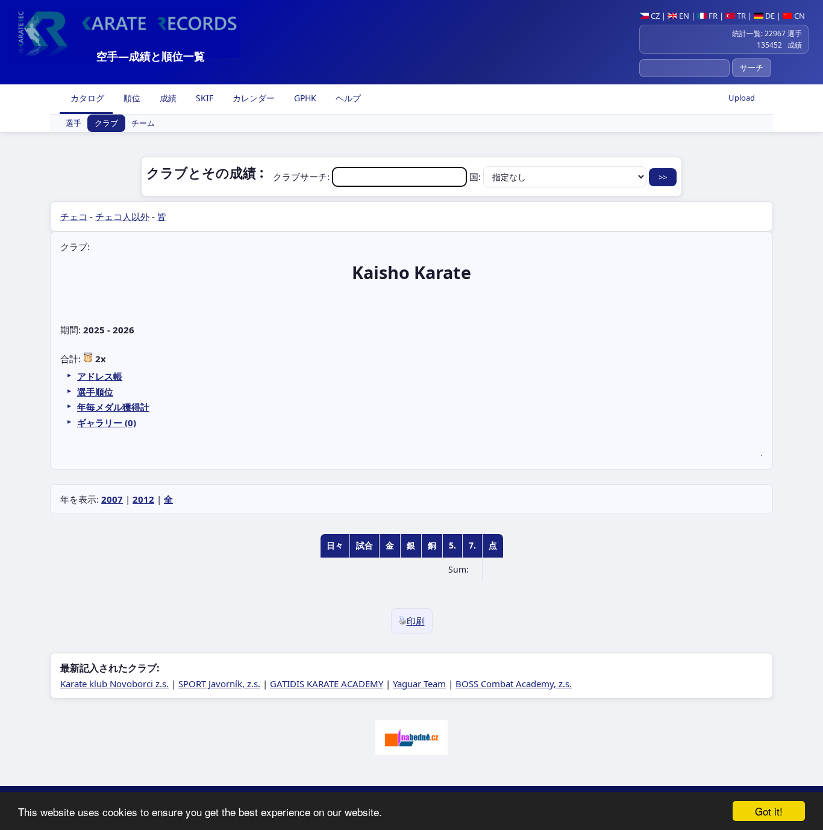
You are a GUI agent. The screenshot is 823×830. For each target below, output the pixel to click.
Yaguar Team (419, 684)
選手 (73, 123)
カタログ (86, 98)
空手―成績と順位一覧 (150, 56)
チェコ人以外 (122, 216)
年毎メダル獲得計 (113, 407)
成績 (167, 98)
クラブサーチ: (302, 177)
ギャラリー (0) (106, 423)
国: (476, 177)
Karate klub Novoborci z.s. (114, 684)
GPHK (304, 98)
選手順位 (95, 392)
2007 (112, 499)
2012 (143, 499)
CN (798, 15)
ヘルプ (347, 98)
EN (683, 15)
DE (769, 15)
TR (740, 15)
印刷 (416, 621)
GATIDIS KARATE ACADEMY (326, 684)
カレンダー (252, 98)
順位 (130, 98)
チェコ (73, 216)
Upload (741, 97)
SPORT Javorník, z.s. (219, 684)
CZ (654, 15)
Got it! (769, 811)
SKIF (203, 98)
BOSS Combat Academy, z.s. (513, 684)
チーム (143, 123)
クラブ (106, 123)
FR (712, 15)
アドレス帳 (99, 376)
